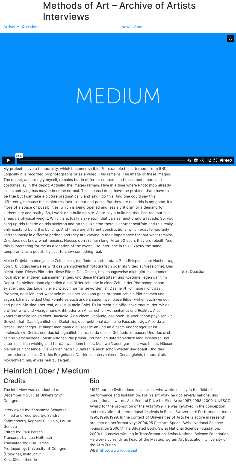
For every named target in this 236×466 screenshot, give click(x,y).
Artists (9, 26)
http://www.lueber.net (118, 450)
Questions (30, 26)
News (126, 26)
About (139, 26)
